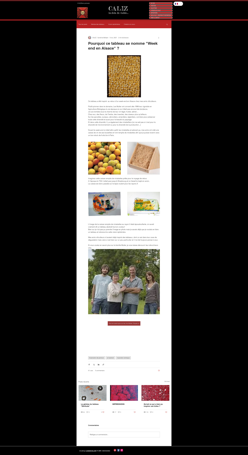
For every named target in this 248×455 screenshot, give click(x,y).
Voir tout (167, 381)
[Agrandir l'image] (104, 158)
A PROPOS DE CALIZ (155, 10)
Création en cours (129, 24)
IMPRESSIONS (118, 404)
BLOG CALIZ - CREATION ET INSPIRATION (161, 15)
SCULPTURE (154, 8)
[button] (167, 24)
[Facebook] (118, 450)
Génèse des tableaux (97, 24)
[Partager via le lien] (103, 364)
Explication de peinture (96, 358)
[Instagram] (122, 450)
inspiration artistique (123, 358)
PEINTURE (153, 5)
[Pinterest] (115, 450)
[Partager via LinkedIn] (98, 364)
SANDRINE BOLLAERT (91, 451)
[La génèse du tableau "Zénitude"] (93, 393)
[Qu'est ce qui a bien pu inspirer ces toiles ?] (155, 393)
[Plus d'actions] (159, 37)
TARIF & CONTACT (155, 17)
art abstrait (110, 358)
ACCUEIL (153, 3)
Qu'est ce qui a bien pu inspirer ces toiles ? (153, 405)
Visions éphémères (114, 24)
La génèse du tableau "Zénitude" (90, 405)
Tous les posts (82, 24)
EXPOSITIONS (154, 13)
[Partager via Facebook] (89, 364)
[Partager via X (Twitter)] (94, 364)
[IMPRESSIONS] (124, 393)
